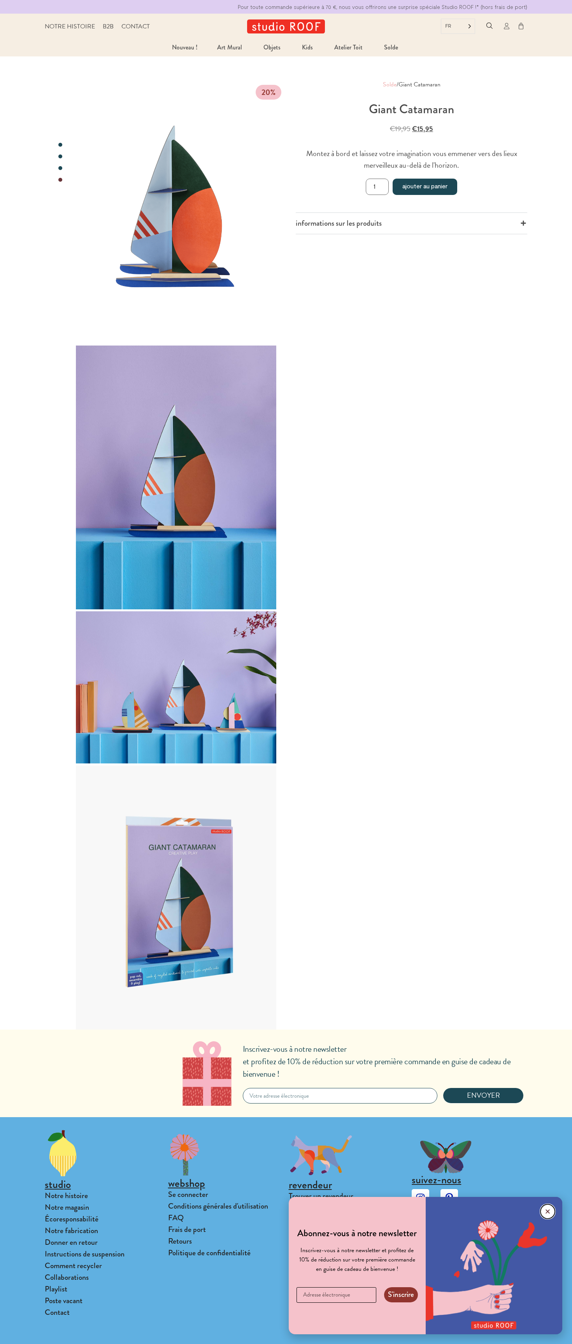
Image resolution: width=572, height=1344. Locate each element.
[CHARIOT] (521, 26)
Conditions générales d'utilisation (218, 1206)
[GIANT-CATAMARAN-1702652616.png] (176, 212)
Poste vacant (63, 1300)
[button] (489, 26)
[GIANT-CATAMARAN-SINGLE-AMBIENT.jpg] (176, 477)
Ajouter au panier (424, 185)
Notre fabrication (71, 1230)
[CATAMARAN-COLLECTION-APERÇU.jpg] (176, 687)
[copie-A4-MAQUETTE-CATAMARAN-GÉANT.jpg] (176, 897)
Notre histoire (70, 26)
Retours (180, 1241)
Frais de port (187, 1229)
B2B (108, 26)
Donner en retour (71, 1242)
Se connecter (188, 1194)
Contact (135, 26)
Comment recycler (73, 1265)
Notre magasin (67, 1207)
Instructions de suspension (85, 1254)
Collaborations (67, 1277)
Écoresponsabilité (71, 1219)
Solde (390, 84)
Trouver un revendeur (321, 1196)
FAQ (176, 1217)
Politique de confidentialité (209, 1252)
